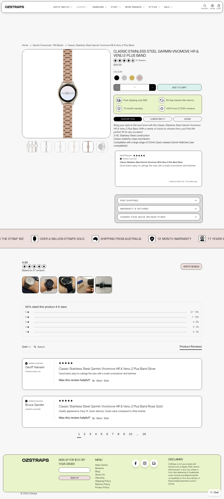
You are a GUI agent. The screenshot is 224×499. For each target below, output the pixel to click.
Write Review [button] (191, 266)
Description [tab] (128, 119)
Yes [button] (93, 380)
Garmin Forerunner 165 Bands (48, 45)
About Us (100, 474)
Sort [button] (25, 346)
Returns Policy (102, 484)
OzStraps (32, 493)
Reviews (99, 468)
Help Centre (101, 465)
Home (25, 45)
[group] (38, 264)
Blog (97, 471)
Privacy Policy (102, 487)
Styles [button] (153, 6)
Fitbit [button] (114, 6)
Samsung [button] (98, 6)
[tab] (191, 347)
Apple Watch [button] (61, 6)
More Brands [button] (133, 6)
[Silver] (124, 78)
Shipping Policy (103, 481)
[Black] (117, 78)
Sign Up (75, 477)
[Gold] (132, 78)
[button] (158, 169)
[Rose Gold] (139, 78)
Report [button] (99, 380)
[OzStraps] (14, 7)
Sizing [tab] (187, 119)
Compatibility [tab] (157, 119)
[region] (158, 167)
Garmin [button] (80, 6)
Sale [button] (167, 6)
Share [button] (106, 380)
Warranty (100, 477)
